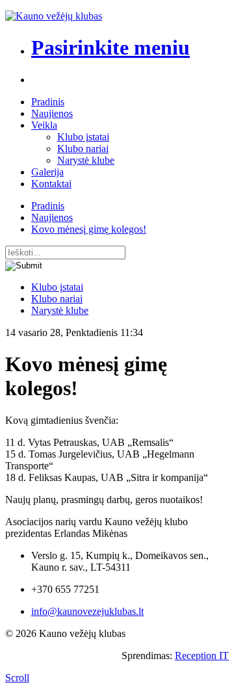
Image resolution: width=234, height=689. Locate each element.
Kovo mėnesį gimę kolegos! (88, 229)
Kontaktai (51, 183)
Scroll (17, 677)
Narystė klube (85, 160)
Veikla (44, 125)
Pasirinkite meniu (110, 47)
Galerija (47, 171)
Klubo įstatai (83, 136)
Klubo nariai (83, 148)
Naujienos (52, 113)
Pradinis (47, 101)
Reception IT (202, 655)
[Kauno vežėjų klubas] (53, 15)
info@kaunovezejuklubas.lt (87, 611)
